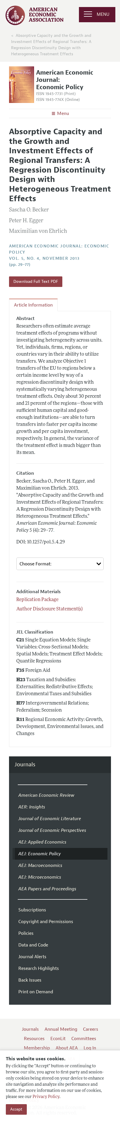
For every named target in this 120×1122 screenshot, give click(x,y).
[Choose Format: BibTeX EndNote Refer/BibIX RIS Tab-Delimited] (60, 563)
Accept (16, 1109)
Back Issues (29, 980)
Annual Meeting (61, 1029)
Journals (25, 764)
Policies (25, 933)
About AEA (67, 1048)
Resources (34, 1039)
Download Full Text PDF (35, 281)
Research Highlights (38, 968)
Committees (83, 1039)
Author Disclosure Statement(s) (49, 609)
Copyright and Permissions (45, 922)
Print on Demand (35, 992)
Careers (90, 1029)
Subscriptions (32, 910)
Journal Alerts (32, 957)
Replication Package (37, 600)
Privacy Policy (46, 1097)
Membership (37, 1048)
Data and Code (33, 945)
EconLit (58, 1039)
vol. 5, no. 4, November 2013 (44, 258)
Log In (90, 1048)
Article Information (33, 305)
